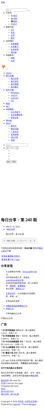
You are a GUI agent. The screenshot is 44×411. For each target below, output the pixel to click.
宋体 (8, 162)
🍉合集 (14, 18)
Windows (15, 92)
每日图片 (15, 87)
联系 (34, 375)
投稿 (13, 58)
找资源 (4, 256)
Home (8, 73)
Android (14, 98)
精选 (8, 103)
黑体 (14, 162)
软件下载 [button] (10, 89)
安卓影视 (15, 49)
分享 (13, 35)
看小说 (11, 259)
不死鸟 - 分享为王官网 (27, 401)
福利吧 (13, 285)
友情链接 (15, 134)
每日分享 (15, 78)
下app (17, 259)
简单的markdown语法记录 (17, 278)
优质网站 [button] (10, 109)
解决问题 (15, 128)
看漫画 (4, 259)
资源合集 (15, 117)
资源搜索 (15, 43)
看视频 (11, 256)
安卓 (13, 32)
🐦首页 (14, 15)
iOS (12, 29)
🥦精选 (14, 21)
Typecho (16, 404)
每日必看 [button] (10, 75)
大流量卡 (15, 46)
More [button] (8, 123)
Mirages (32, 404)
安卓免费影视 (16, 114)
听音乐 (17, 256)
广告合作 (15, 131)
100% (12, 148)
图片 (13, 38)
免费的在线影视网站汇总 (16, 305)
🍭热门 (14, 24)
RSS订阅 (14, 137)
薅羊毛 (14, 126)
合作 (13, 60)
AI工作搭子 (15, 112)
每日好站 (15, 81)
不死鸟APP (10, 293)
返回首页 (5, 380)
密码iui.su (20, 288)
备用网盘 (21, 285)
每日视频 (15, 84)
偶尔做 (14, 52)
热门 (8, 106)
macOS (14, 95)
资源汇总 (10, 308)
